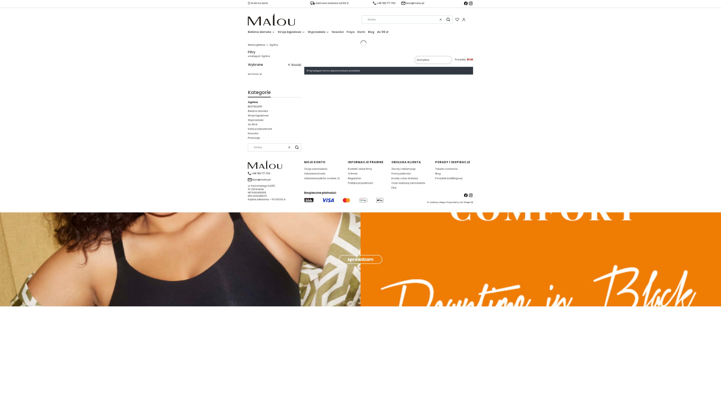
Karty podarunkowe (260, 129)
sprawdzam (360, 259)
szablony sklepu (437, 202)
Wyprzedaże (255, 120)
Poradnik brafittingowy (449, 178)
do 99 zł (252, 124)
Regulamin (354, 178)
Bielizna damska (258, 111)
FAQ (393, 187)
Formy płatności (401, 173)
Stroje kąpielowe (258, 115)
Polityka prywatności (360, 183)
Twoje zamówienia (315, 169)
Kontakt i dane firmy (360, 169)
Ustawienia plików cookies (320, 178)
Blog (438, 173)
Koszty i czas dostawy (404, 178)
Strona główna (256, 44)
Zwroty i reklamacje (403, 169)
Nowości (253, 133)
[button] (448, 19)
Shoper (467, 202)
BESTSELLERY (255, 106)
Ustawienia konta (314, 173)
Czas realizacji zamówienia (408, 183)
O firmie (352, 173)
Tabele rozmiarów (446, 169)
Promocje (254, 138)
